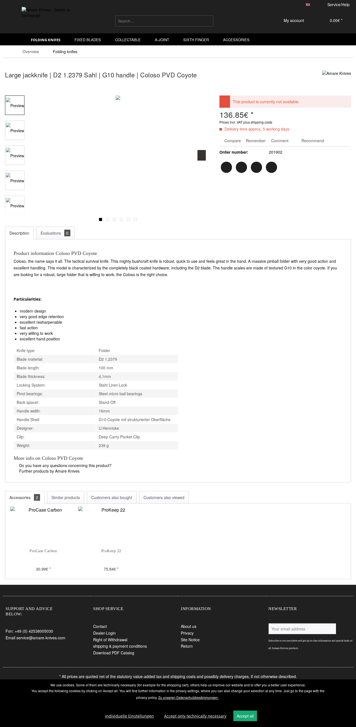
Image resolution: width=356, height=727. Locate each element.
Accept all (245, 716)
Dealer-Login (104, 633)
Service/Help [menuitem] (338, 4)
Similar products (65, 497)
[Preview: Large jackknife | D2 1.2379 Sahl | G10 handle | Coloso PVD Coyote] (14, 105)
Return (187, 646)
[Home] (16, 39)
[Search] (208, 20)
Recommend (312, 140)
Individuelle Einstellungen (129, 716)
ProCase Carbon (43, 551)
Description (19, 233)
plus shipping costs (257, 122)
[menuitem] (164, 20)
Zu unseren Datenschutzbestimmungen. (188, 697)
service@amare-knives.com (40, 637)
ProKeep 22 (111, 551)
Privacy (187, 633)
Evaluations (54, 233)
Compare (232, 140)
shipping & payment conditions (120, 646)
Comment (280, 140)
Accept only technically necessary (195, 716)
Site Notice (190, 639)
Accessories (23, 497)
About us (188, 626)
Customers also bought (111, 497)
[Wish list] (260, 20)
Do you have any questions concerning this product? (65, 465)
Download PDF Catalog (113, 652)
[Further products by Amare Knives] (336, 80)
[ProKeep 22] (111, 526)
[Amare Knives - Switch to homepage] (48, 19)
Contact (100, 626)
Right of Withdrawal (110, 639)
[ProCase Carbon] (43, 526)
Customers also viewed (164, 497)
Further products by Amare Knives (49, 471)
